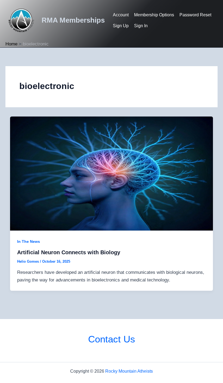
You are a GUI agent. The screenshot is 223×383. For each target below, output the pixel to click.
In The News (28, 241)
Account (121, 15)
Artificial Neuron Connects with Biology (68, 252)
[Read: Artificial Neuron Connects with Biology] (111, 173)
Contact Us (111, 339)
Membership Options (154, 15)
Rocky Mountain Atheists (129, 371)
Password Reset (195, 15)
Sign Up (121, 25)
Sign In (141, 25)
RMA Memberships (73, 20)
